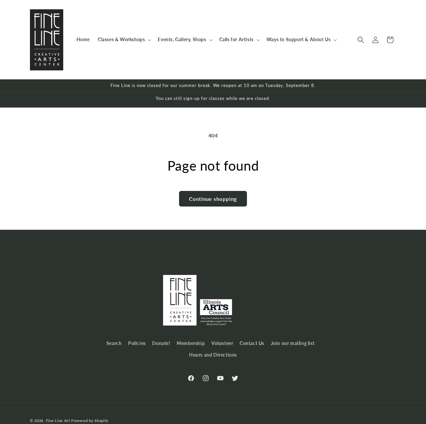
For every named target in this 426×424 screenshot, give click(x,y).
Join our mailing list (293, 343)
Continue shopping (213, 199)
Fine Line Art (58, 420)
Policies (137, 343)
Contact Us (252, 343)
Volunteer (222, 343)
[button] (124, 39)
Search (114, 343)
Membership (191, 343)
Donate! (161, 343)
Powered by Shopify (89, 420)
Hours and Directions (213, 355)
